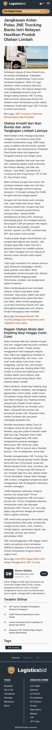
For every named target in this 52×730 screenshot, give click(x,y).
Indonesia (15, 658)
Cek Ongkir (35, 686)
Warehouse (9, 701)
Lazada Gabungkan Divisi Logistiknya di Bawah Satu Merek (26, 623)
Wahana (33, 713)
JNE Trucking (13, 647)
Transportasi (9, 694)
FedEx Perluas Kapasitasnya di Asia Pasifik (24, 615)
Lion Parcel (35, 694)
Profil (44, 574)
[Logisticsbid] (14, 3)
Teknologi (8, 698)
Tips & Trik (8, 690)
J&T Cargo (34, 721)
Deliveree (34, 690)
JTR (32, 717)
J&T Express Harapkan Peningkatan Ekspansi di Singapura (24, 608)
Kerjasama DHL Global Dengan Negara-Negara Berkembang (26, 631)
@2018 (18, 727)
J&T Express (35, 701)
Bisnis (6, 705)
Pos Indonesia (36, 698)
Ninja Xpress (35, 709)
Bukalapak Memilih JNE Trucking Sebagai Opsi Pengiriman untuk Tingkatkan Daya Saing (24, 319)
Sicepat (33, 705)
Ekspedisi (8, 686)
